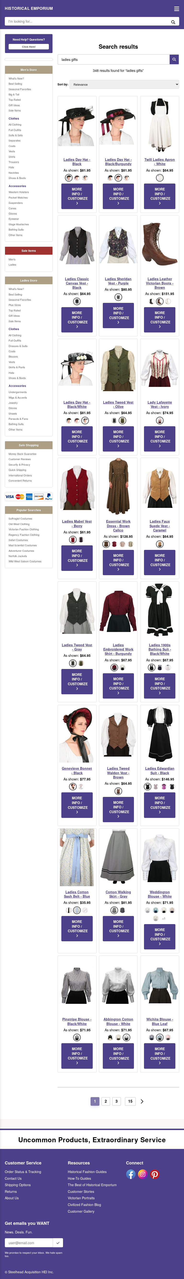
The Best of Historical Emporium (92, 1184)
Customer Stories (81, 1191)
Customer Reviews (20, 459)
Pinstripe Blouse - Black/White (77, 1021)
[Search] (174, 59)
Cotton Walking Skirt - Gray (118, 894)
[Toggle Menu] (175, 8)
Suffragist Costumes (20, 518)
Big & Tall (14, 94)
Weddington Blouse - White (160, 894)
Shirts (12, 156)
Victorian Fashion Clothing (24, 529)
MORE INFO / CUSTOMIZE (78, 194)
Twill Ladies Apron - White (159, 161)
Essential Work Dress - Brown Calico (118, 525)
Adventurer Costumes (21, 551)
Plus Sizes (15, 305)
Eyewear (14, 219)
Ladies (12, 264)
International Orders (20, 475)
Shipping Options (18, 1184)
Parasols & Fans (18, 419)
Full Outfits (15, 130)
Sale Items (15, 110)
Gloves (13, 213)
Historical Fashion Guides (87, 1171)
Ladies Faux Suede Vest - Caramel (160, 525)
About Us (12, 1197)
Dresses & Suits (18, 346)
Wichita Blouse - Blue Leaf (159, 1021)
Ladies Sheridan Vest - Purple (118, 281)
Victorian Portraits (81, 1197)
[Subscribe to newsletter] (58, 1242)
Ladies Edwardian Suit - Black (159, 770)
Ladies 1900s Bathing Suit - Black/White (160, 649)
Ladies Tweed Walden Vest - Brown (118, 772)
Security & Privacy (19, 464)
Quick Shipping (17, 470)
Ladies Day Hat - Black (76, 161)
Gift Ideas (14, 105)
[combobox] (112, 59)
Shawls (13, 413)
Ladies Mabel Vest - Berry (77, 523)
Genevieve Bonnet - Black (77, 770)
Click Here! (29, 46)
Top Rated (15, 99)
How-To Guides (79, 1178)
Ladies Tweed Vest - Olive (118, 404)
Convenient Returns (20, 480)
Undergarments (18, 392)
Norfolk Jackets (18, 556)
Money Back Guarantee (22, 454)
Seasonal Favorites (20, 89)
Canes (12, 208)
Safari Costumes (18, 540)
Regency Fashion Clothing (24, 535)
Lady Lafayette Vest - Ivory (160, 404)
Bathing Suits (16, 229)
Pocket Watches (18, 197)
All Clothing (15, 124)
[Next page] (142, 1101)
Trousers (14, 162)
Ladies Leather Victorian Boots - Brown (159, 283)
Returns (11, 1191)
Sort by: (63, 84)
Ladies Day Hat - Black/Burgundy (118, 161)
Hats (11, 167)
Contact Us (13, 1178)
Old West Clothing (19, 524)
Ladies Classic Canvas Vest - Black (77, 283)
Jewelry (13, 403)
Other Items (16, 235)
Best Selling (15, 83)
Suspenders (16, 203)
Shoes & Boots (17, 178)
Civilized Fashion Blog (84, 1204)
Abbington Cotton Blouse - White (118, 1021)
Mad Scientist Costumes (23, 545)
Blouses (13, 356)
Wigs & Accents (18, 397)
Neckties (14, 172)
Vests (12, 151)
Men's (12, 259)
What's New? (16, 78)
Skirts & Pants (17, 367)
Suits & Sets (16, 135)
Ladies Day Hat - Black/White (76, 404)
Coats (12, 146)
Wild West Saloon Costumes (25, 561)
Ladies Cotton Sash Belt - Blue (77, 894)
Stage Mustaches (19, 224)
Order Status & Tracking (23, 1171)
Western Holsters (19, 192)
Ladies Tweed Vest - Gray (77, 647)
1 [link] (95, 1101)
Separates (15, 140)
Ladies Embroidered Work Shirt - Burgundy (118, 649)
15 (130, 1101)
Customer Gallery (81, 1211)
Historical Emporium (29, 8)
